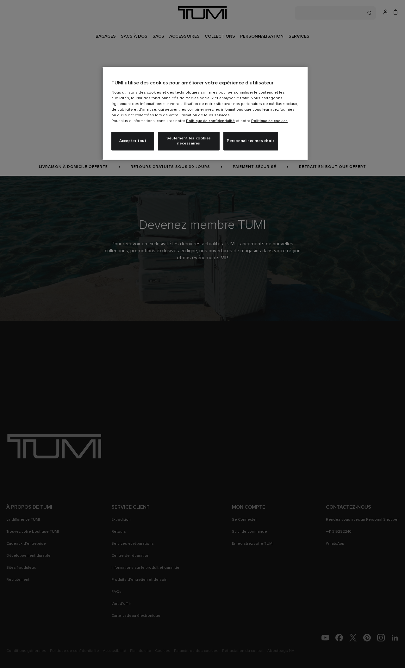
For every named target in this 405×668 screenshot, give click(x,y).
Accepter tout (132, 141)
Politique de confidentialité (210, 121)
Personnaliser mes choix (251, 141)
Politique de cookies (269, 121)
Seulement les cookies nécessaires (188, 141)
